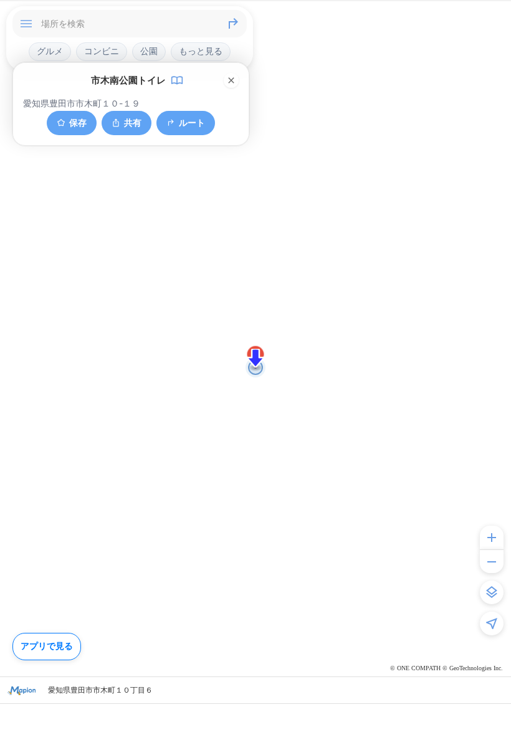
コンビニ (101, 51)
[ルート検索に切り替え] (233, 23)
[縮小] (492, 561)
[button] (255, 358)
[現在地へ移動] (492, 623)
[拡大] (492, 537)
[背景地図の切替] (492, 592)
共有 (132, 122)
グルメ (50, 51)
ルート (192, 122)
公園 (149, 51)
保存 (78, 122)
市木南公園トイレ (128, 80)
